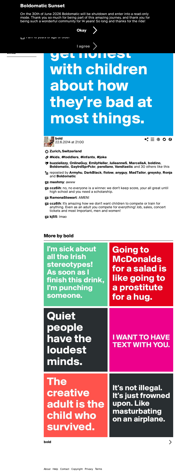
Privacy (89, 469)
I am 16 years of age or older (48, 37)
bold (59, 138)
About (47, 469)
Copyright (77, 469)
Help (55, 469)
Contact (64, 469)
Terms (98, 469)
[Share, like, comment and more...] (76, 306)
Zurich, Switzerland (66, 151)
